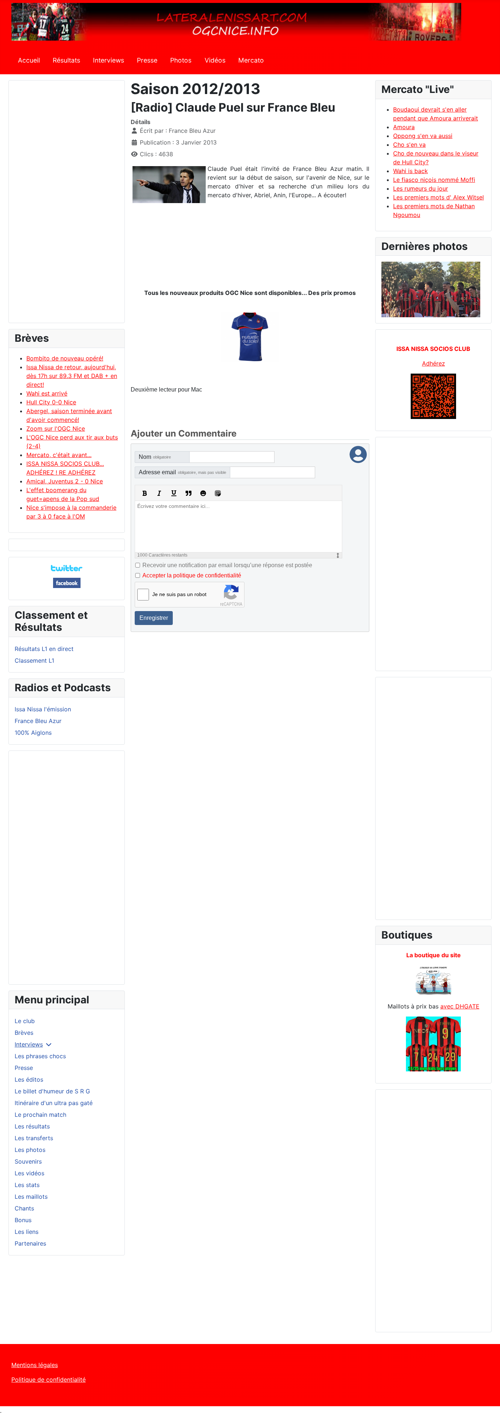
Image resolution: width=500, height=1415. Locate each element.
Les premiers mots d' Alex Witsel (438, 197)
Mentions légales (34, 1365)
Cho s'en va (409, 144)
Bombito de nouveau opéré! (64, 358)
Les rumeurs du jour (420, 188)
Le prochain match (40, 1114)
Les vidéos (29, 1173)
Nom (155, 457)
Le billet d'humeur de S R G (52, 1091)
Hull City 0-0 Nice (51, 402)
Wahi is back (410, 171)
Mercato (251, 60)
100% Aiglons (33, 732)
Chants (24, 1208)
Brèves (24, 1032)
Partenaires (30, 1243)
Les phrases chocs (40, 1056)
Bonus (23, 1220)
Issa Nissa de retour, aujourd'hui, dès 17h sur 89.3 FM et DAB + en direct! (71, 375)
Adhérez (433, 363)
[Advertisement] (67, 205)
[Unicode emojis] (217, 493)
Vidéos (215, 60)
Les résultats (32, 1126)
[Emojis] (203, 493)
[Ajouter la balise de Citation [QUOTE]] (188, 493)
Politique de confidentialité (48, 1379)
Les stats (27, 1184)
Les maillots (31, 1196)
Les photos (30, 1149)
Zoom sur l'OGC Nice (55, 428)
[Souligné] (173, 493)
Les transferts (34, 1138)
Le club (25, 1021)
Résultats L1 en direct (44, 648)
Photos (180, 60)
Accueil (29, 60)
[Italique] (159, 493)
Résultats (66, 60)
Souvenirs (28, 1161)
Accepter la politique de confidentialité (191, 575)
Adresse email (182, 472)
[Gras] (144, 493)
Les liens (26, 1231)
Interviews (108, 60)
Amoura (404, 127)
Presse (147, 60)
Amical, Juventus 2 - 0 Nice (64, 481)
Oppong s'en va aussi (422, 135)
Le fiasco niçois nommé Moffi (434, 179)
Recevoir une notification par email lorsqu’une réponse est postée (227, 565)
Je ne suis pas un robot (179, 594)
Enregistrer (153, 618)
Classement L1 (34, 660)
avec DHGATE (460, 1006)
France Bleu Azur (38, 721)
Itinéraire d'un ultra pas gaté (54, 1103)
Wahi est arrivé (46, 393)
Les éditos (29, 1079)
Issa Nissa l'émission (43, 709)
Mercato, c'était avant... (59, 454)
